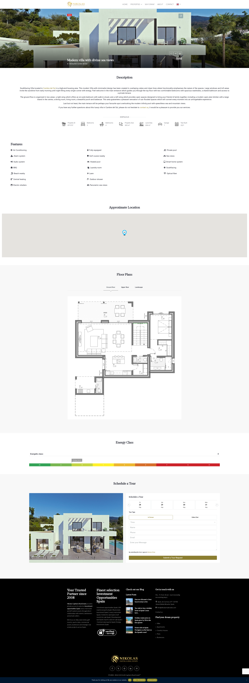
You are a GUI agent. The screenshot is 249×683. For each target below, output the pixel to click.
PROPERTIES (135, 4)
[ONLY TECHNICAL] (247, 680)
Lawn (91, 173)
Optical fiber (172, 173)
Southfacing (171, 168)
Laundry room (96, 168)
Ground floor (110, 287)
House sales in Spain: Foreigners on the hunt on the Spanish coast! (143, 630)
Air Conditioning (20, 150)
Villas (158, 623)
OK (130, 680)
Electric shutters (20, 185)
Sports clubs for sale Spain (112, 619)
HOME (125, 4)
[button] (124, 232)
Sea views (170, 156)
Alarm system (19, 156)
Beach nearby (19, 173)
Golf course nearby (97, 156)
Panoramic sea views (98, 185)
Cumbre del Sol (49, 88)
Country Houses (162, 630)
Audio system (19, 162)
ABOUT (160, 4)
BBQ (15, 168)
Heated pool (95, 162)
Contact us (159, 612)
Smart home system (174, 162)
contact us (144, 107)
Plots (158, 634)
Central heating (19, 179)
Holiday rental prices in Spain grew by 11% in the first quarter (143, 620)
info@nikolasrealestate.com (167, 607)
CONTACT (170, 4)
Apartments (161, 627)
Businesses (160, 637)
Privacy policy (152, 680)
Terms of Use (151, 552)
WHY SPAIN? (149, 4)
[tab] (180, 16)
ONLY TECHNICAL (139, 680)
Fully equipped (95, 150)
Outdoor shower (96, 179)
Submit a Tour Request (172, 558)
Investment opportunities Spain (107, 607)
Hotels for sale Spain (108, 615)
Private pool (172, 150)
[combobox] (173, 522)
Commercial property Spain (106, 622)
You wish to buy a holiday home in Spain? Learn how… (143, 610)
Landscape (139, 287)
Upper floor (125, 287)
